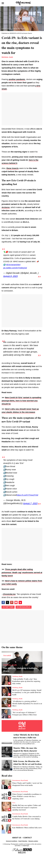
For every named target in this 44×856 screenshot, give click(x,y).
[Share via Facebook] (3, 602)
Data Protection (22, 841)
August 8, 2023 (10, 276)
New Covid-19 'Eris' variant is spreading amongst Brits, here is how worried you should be (21, 400)
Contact (27, 838)
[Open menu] (3, 3)
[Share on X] (7, 602)
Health (11, 57)
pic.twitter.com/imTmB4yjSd (15, 268)
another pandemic (17, 79)
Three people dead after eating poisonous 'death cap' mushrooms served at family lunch (22, 572)
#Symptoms (8, 607)
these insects (12, 168)
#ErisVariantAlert (13, 265)
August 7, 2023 (30, 503)
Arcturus (6, 207)
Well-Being (5, 57)
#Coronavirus (23, 607)
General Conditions (11, 841)
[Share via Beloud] (20, 602)
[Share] (11, 602)
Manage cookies (33, 841)
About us (16, 838)
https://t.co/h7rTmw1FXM (27, 495)
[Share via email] (16, 602)
